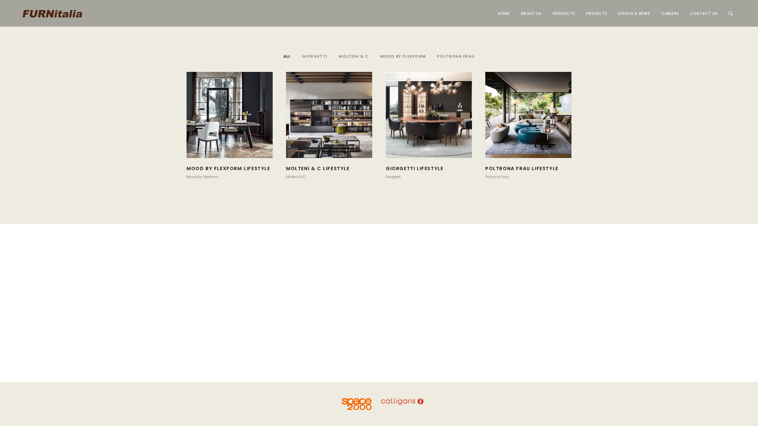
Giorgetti (393, 176)
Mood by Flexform (202, 176)
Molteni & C (296, 176)
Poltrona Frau (497, 176)
